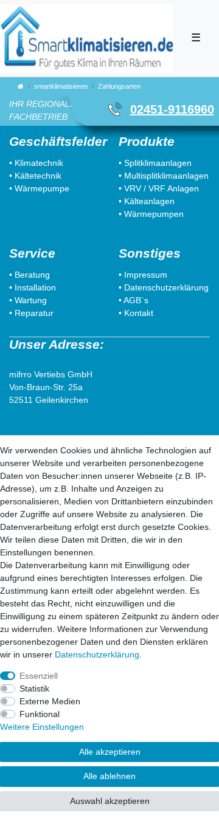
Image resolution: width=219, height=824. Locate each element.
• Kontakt (136, 313)
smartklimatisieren (61, 86)
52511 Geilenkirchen (48, 400)
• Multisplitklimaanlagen (164, 175)
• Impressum (143, 275)
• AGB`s (133, 300)
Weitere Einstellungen (42, 727)
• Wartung (28, 300)
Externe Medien (49, 701)
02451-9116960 (172, 109)
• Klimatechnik (36, 163)
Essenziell (38, 676)
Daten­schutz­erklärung (97, 654)
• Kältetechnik (35, 175)
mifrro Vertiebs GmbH (50, 374)
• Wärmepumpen (151, 214)
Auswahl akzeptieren (110, 801)
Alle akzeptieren (110, 752)
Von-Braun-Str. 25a (46, 387)
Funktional (39, 714)
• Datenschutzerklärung (164, 287)
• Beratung (29, 275)
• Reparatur (31, 313)
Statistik (34, 688)
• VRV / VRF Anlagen (159, 188)
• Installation (32, 287)
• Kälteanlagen (147, 201)
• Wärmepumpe (39, 188)
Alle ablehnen (109, 776)
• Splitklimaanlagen (155, 163)
